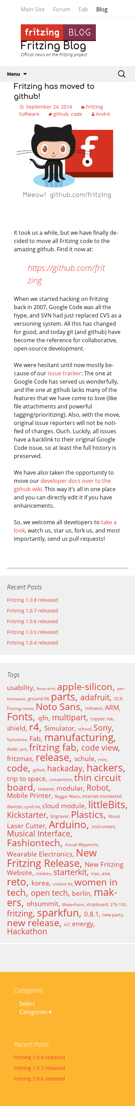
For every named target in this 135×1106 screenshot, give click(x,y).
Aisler (12, 749)
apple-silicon (84, 686)
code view (99, 747)
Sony (102, 727)
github (61, 114)
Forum (61, 9)
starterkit (70, 872)
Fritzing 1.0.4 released (32, 642)
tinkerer (46, 789)
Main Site (33, 9)
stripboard (97, 904)
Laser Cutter (26, 825)
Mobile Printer (29, 795)
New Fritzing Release (52, 858)
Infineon (94, 708)
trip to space (26, 778)
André (103, 114)
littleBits (106, 804)
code (76, 114)
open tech (49, 892)
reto (16, 882)
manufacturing (79, 737)
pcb (23, 749)
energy (82, 923)
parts (63, 696)
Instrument (103, 826)
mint (102, 759)
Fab (83, 9)
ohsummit (42, 903)
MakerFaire (73, 904)
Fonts (20, 716)
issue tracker (64, 373)
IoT (67, 924)
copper (97, 719)
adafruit (95, 697)
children (43, 873)
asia (106, 873)
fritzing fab (52, 747)
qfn (43, 717)
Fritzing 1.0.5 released (32, 632)
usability (20, 687)
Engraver (60, 816)
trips (95, 873)
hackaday (64, 768)
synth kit (32, 807)
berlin (81, 893)
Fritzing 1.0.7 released (32, 610)
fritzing (20, 913)
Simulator (59, 728)
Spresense (17, 739)
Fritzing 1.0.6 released (32, 621)
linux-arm (46, 688)
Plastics (87, 814)
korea (40, 883)
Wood (113, 816)
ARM (112, 707)
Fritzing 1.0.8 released (32, 600)
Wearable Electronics (39, 854)
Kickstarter (26, 815)
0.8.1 (91, 914)
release (52, 757)
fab (110, 719)
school (84, 729)
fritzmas (19, 758)
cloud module (63, 805)
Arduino (68, 824)
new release (33, 922)
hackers (105, 767)
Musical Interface (38, 833)
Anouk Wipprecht (81, 845)
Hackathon (27, 931)
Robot (98, 787)
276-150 (118, 904)
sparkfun (58, 913)
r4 (34, 727)
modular (69, 788)
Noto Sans (58, 706)
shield (16, 728)
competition (60, 779)
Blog (102, 9)
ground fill (38, 699)
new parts (112, 915)
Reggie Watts (67, 796)
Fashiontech (33, 842)
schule (84, 758)
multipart (69, 717)
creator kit (62, 884)
